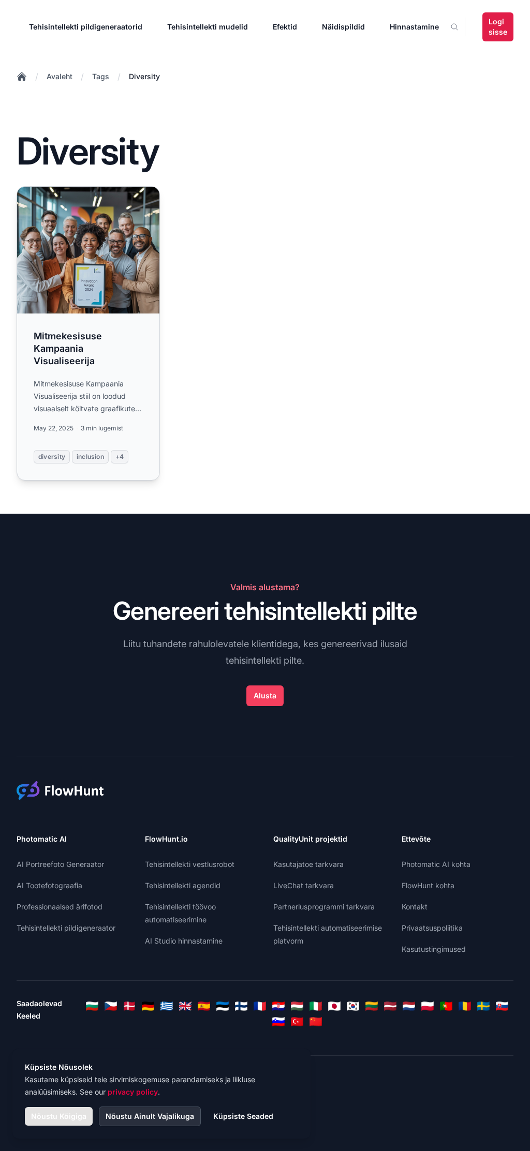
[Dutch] (409, 1006)
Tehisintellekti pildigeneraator (66, 927)
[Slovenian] (278, 1021)
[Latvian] (390, 1006)
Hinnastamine (414, 26)
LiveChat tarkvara (303, 885)
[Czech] (111, 1006)
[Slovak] (502, 1006)
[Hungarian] (297, 1006)
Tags (100, 76)
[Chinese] (316, 1021)
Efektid (285, 26)
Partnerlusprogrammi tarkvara (324, 906)
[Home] (22, 76)
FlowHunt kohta (428, 885)
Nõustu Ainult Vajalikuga (150, 1116)
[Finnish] (241, 1006)
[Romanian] (465, 1006)
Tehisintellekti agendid (182, 885)
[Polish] (427, 1006)
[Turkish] (297, 1021)
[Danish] (129, 1006)
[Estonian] (222, 1006)
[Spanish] (204, 1006)
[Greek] (166, 1006)
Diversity (144, 76)
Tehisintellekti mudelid (207, 26)
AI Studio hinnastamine (184, 940)
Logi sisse (498, 26)
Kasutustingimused (434, 949)
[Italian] (316, 1006)
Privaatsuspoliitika (432, 927)
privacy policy (133, 1091)
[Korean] (353, 1006)
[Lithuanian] (371, 1006)
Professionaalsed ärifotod (59, 906)
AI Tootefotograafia (49, 885)
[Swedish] (483, 1006)
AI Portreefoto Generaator (60, 864)
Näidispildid (343, 26)
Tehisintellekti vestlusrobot (189, 864)
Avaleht (59, 76)
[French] (260, 1006)
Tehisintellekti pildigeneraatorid (85, 26)
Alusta (265, 695)
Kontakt (415, 906)
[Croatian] (278, 1006)
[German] (148, 1006)
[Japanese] (334, 1006)
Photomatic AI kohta (436, 864)
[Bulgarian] (92, 1006)
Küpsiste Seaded (243, 1116)
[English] (185, 1006)
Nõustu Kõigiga (58, 1116)
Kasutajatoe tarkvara (308, 864)
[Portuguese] (446, 1006)
